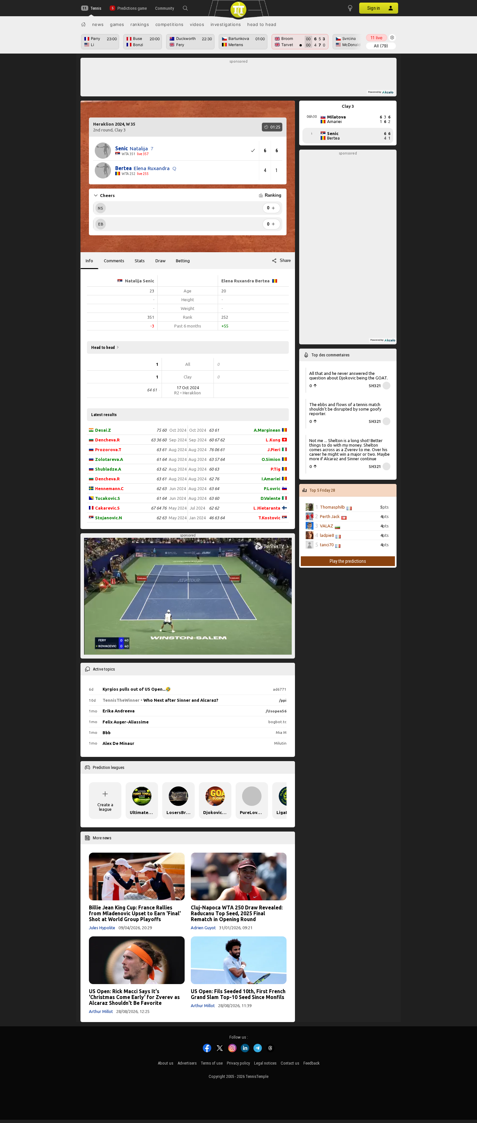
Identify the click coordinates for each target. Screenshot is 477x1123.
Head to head (261, 24)
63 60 (214, 498)
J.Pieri (273, 449)
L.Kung (273, 440)
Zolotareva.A (109, 459)
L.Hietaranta (266, 508)
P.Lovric (272, 488)
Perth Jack (330, 516)
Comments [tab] (114, 260)
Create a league (105, 806)
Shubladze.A (108, 469)
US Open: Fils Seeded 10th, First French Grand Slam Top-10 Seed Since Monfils (238, 994)
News (98, 24)
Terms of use (212, 1063)
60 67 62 (217, 440)
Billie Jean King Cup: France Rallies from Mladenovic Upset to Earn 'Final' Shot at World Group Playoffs (135, 913)
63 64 (214, 488)
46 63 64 (217, 517)
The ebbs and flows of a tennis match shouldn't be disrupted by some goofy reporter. (345, 409)
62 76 (214, 478)
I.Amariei (271, 478)
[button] (185, 8)
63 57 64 (217, 459)
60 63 (214, 469)
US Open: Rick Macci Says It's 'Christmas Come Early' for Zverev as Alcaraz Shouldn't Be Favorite (134, 997)
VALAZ (326, 526)
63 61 (161, 449)
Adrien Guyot (203, 927)
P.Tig (275, 469)
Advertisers (187, 1063)
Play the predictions (348, 561)
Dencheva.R (107, 440)
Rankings (139, 24)
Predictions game (131, 8)
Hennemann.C (109, 488)
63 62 (161, 469)
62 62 (214, 508)
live (377, 37)
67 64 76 (158, 508)
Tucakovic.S (107, 498)
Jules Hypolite (102, 927)
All (381, 45)
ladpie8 (327, 535)
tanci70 (327, 544)
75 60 (161, 430)
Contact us (290, 1063)
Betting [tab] (183, 260)
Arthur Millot (101, 1011)
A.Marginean (267, 430)
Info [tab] (89, 260)
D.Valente (270, 498)
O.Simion (271, 459)
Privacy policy (238, 1063)
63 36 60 (158, 440)
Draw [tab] (160, 260)
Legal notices (265, 1063)
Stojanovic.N (108, 517)
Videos (197, 24)
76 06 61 (217, 449)
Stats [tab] (140, 260)
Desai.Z (103, 430)
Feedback (311, 1063)
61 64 (161, 459)
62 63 (161, 488)
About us (165, 1063)
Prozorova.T (108, 449)
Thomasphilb (332, 507)
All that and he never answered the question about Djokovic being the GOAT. (348, 375)
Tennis (96, 8)
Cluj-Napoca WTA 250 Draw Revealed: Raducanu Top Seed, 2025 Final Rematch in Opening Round (237, 913)
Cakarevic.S (107, 508)
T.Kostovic (269, 517)
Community (164, 8)
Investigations (226, 24)
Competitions (169, 24)
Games (117, 24)
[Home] (83, 24)
